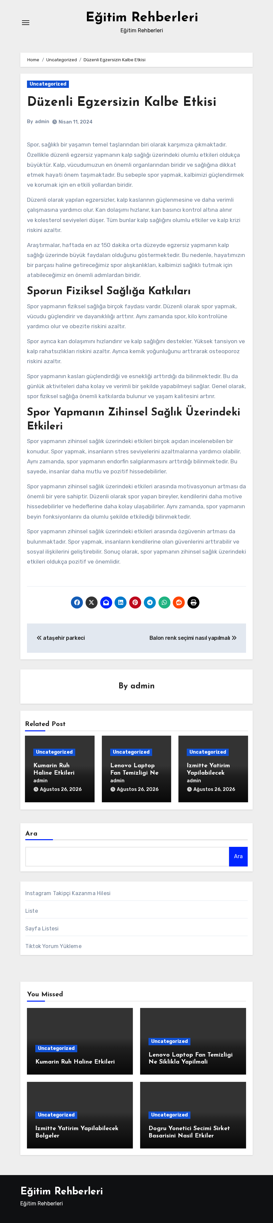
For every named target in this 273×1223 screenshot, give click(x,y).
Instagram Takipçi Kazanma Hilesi (68, 893)
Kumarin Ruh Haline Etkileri (75, 1062)
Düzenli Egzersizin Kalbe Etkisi (121, 102)
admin (42, 121)
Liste (31, 911)
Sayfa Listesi (42, 928)
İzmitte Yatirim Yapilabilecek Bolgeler (208, 773)
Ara (31, 834)
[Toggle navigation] (25, 23)
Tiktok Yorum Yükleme (53, 946)
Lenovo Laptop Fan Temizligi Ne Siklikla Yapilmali (134, 773)
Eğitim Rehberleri (142, 18)
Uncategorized (48, 84)
